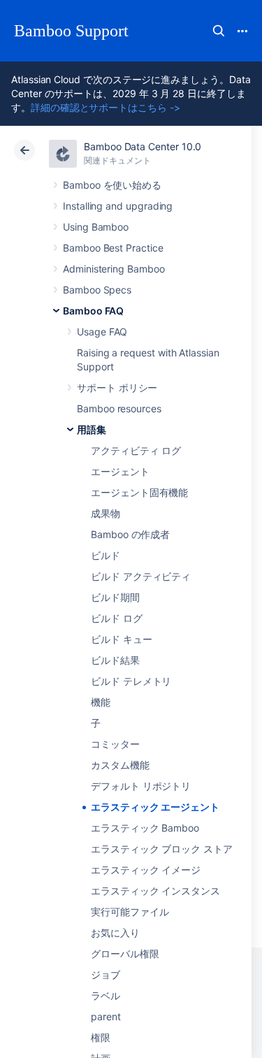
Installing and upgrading (118, 206)
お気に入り (115, 933)
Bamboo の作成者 (130, 534)
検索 (219, 31)
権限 (100, 1037)
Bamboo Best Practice (113, 248)
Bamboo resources (119, 408)
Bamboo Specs (97, 290)
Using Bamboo (96, 227)
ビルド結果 (115, 660)
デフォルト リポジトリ (141, 786)
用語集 (91, 429)
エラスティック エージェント (155, 807)
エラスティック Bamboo (145, 828)
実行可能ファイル (129, 912)
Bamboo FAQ (93, 311)
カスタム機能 (120, 765)
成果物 (105, 513)
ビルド (105, 555)
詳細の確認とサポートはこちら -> (105, 107)
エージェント (120, 471)
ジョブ (105, 974)
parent (106, 1016)
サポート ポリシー (117, 387)
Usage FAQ (102, 332)
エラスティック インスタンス (155, 891)
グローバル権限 (125, 953)
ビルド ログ (117, 618)
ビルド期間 (115, 597)
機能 (100, 702)
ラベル (105, 995)
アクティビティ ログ (136, 450)
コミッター (115, 744)
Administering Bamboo (114, 269)
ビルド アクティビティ (141, 576)
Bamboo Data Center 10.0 (142, 146)
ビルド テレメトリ (131, 681)
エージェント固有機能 (139, 492)
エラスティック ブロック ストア (162, 849)
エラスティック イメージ (146, 870)
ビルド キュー (121, 639)
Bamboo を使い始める (112, 185)
